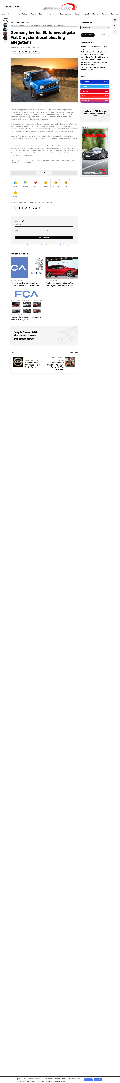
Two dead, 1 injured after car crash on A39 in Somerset (94, 58)
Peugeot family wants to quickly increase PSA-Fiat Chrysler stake (25, 284)
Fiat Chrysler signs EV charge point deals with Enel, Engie (26, 318)
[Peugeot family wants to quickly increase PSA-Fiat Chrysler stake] (27, 268)
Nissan (27, 360)
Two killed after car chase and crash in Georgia (94, 63)
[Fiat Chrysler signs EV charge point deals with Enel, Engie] (27, 302)
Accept (88, 1079)
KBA (52, 202)
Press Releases (57, 358)
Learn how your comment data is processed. (58, 245)
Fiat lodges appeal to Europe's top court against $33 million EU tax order (60, 285)
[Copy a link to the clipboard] (39, 51)
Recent (102, 35)
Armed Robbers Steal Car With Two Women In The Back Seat (55, 366)
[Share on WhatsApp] (26, 51)
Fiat (28, 22)
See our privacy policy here (24, 1079)
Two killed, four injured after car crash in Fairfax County (94, 53)
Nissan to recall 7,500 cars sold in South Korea (32, 365)
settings (62, 1081)
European (20, 22)
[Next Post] (70, 362)
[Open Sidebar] (114, 20)
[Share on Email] (36, 51)
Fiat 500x (14, 202)
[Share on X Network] (23, 51)
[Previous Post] (18, 362)
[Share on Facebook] (19, 51)
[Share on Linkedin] (33, 51)
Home (12, 22)
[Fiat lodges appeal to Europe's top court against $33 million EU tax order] (62, 268)
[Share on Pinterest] (29, 51)
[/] (94, 82)
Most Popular (87, 35)
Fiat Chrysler (23, 202)
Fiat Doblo (33, 202)
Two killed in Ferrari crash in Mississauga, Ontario (92, 68)
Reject (98, 1079)
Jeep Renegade (44, 202)
